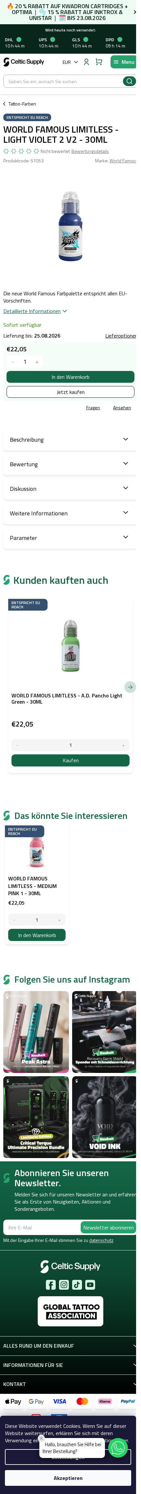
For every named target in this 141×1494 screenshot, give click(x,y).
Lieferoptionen (121, 335)
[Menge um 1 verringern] (13, 362)
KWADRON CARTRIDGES (92, 6)
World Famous (124, 160)
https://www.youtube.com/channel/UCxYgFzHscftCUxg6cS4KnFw (90, 1285)
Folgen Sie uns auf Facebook (51, 1285)
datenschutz (101, 1240)
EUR (67, 62)
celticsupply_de (64, 1285)
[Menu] (124, 61)
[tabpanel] (36, 883)
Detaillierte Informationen (32, 311)
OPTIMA (22, 12)
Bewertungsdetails (90, 151)
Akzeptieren (68, 1478)
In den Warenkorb (70, 377)
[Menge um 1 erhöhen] (37, 362)
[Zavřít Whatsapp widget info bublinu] (41, 1438)
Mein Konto (86, 62)
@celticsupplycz (77, 1285)
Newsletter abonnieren (108, 1227)
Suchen (129, 81)
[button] (118, 1448)
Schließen (50, 408)
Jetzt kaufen (71, 392)
